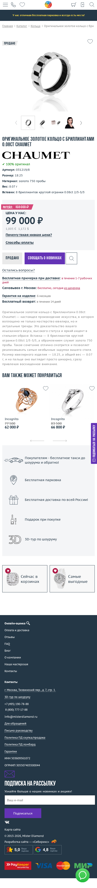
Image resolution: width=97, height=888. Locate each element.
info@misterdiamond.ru (21, 716)
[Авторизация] (82, 4)
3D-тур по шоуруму (48, 551)
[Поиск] (91, 4)
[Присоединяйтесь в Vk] (7, 822)
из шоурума (72, 288)
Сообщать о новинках (45, 258)
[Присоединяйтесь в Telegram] (15, 822)
